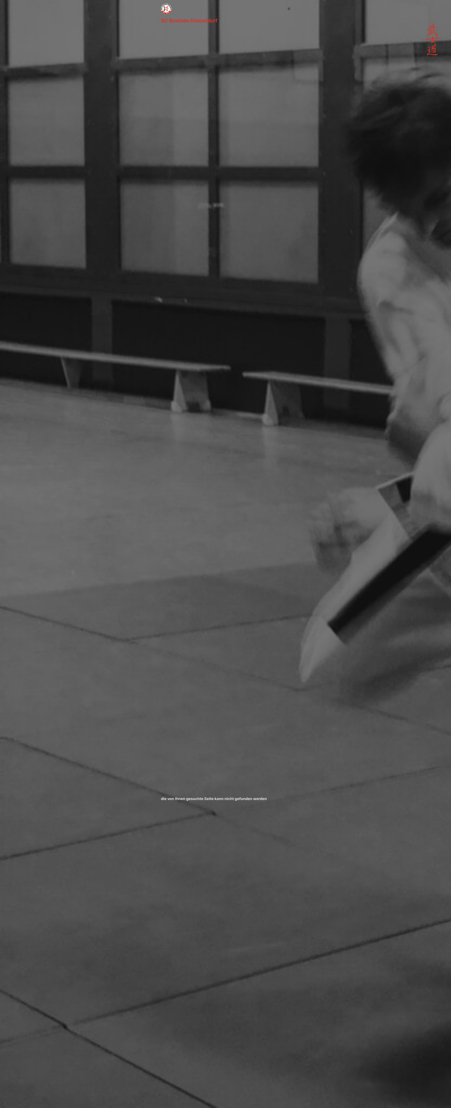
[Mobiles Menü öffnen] (289, 9)
